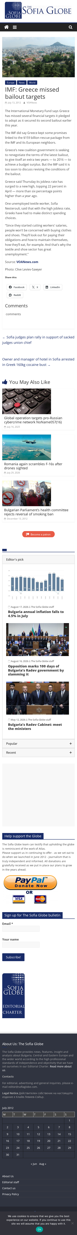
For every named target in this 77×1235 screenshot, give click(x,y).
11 (28, 1134)
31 (17, 1154)
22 (69, 1141)
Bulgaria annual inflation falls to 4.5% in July (36, 613)
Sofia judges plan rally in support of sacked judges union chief (38, 340)
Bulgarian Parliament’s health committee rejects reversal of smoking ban (36, 512)
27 (48, 1148)
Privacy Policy (10, 1194)
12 (38, 1134)
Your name (10, 939)
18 (28, 1141)
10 (17, 1134)
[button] (38, 559)
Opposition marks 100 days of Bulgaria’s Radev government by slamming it (36, 670)
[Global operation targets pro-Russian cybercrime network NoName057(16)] (26, 391)
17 (17, 1141)
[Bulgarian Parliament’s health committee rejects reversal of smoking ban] (26, 483)
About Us (8, 1176)
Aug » (42, 1164)
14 (59, 1134)
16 (7, 1141)
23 (7, 1148)
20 (48, 1141)
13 (48, 1134)
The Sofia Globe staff (42, 607)
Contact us (9, 1188)
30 (7, 1154)
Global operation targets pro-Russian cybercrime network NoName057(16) (33, 420)
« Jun (34, 1164)
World (32, 82)
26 (38, 1148)
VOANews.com (27, 262)
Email (7, 924)
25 (28, 1148)
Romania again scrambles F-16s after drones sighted (33, 466)
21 (59, 1141)
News (22, 82)
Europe (10, 82)
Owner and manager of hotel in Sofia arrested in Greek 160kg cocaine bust (38, 362)
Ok (39, 1229)
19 (38, 1141)
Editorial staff (10, 1182)
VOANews (32, 102)
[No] (72, 1223)
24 (17, 1148)
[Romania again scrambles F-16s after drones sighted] (26, 437)
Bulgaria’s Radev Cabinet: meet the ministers (35, 726)
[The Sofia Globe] (6, 27)
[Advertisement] (38, 795)
